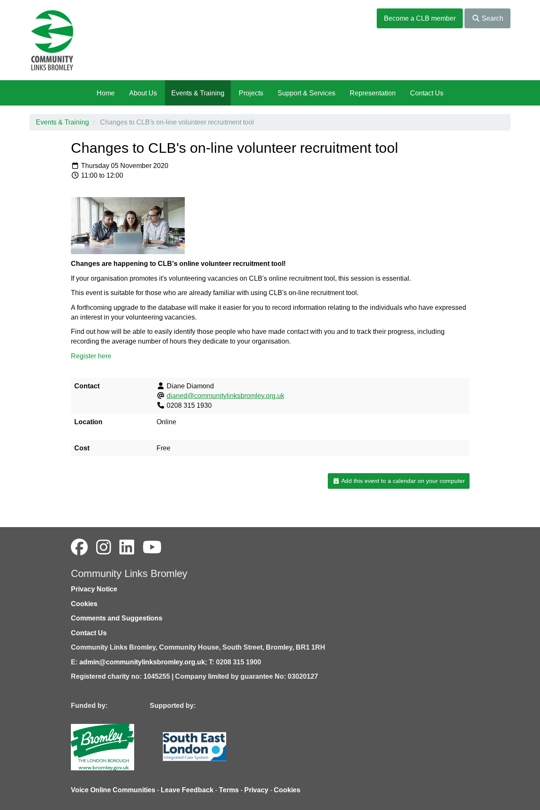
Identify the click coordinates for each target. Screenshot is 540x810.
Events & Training (197, 93)
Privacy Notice (94, 589)
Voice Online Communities (113, 790)
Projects (251, 93)
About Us (143, 93)
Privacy (256, 790)
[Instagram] (103, 547)
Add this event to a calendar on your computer (402, 480)
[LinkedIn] (126, 547)
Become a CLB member (420, 18)
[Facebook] (79, 547)
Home (106, 93)
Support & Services (306, 93)
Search (491, 18)
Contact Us (426, 93)
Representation (373, 93)
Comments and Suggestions (116, 618)
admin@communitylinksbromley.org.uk (142, 662)
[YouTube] (152, 547)
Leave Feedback (187, 790)
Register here (91, 356)
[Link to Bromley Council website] (115, 746)
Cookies (84, 603)
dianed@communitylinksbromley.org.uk (225, 395)
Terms (229, 790)
